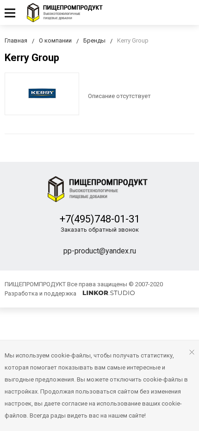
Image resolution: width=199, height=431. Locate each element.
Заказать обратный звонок (100, 229)
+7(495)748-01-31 (100, 219)
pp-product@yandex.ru (99, 250)
